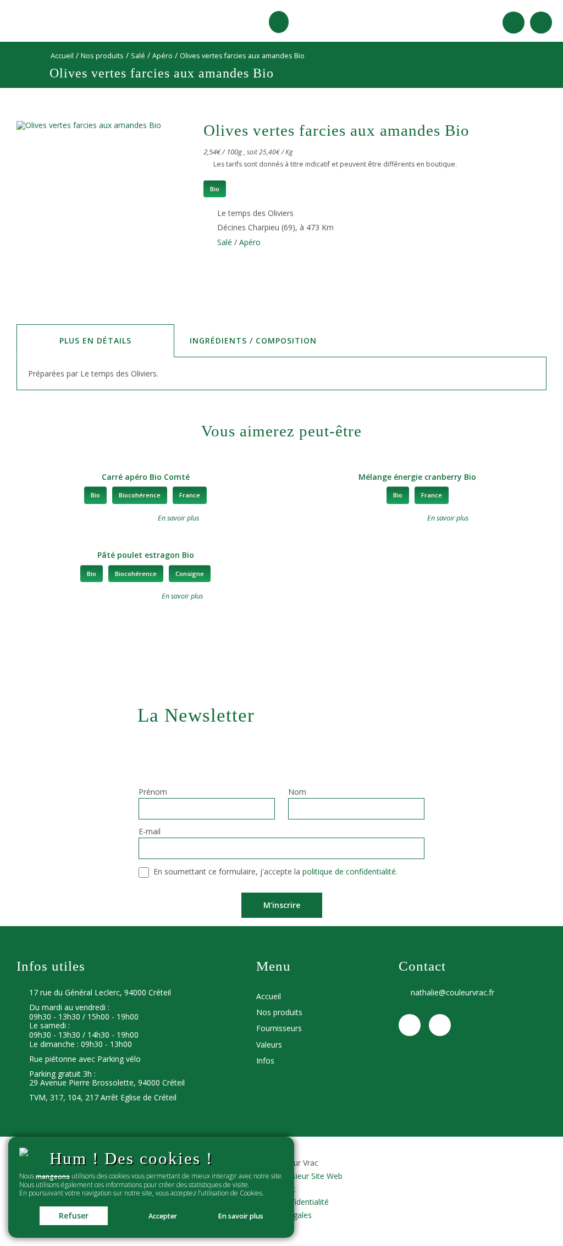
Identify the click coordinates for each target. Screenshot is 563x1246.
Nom (297, 792)
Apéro (162, 55)
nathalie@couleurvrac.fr (452, 993)
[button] (279, 22)
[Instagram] (541, 23)
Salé (138, 55)
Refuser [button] (74, 1215)
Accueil (62, 55)
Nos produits (102, 55)
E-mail (150, 832)
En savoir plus (240, 1216)
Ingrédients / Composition (253, 340)
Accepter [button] (162, 1216)
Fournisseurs (279, 1028)
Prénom (153, 792)
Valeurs (269, 1044)
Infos (265, 1060)
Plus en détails (95, 340)
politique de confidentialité (349, 872)
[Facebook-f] (514, 23)
